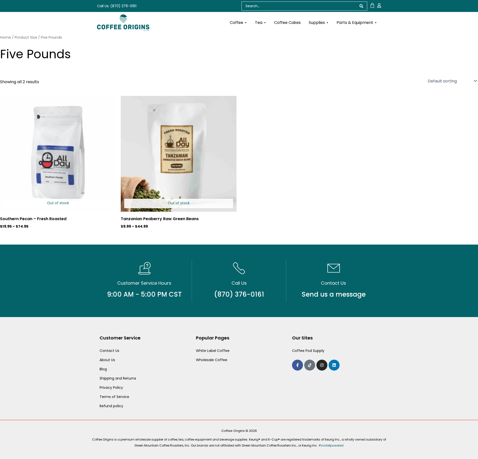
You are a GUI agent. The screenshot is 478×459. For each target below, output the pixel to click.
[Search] (361, 6)
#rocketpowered (331, 445)
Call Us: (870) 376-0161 (116, 5)
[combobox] (298, 6)
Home (5, 37)
